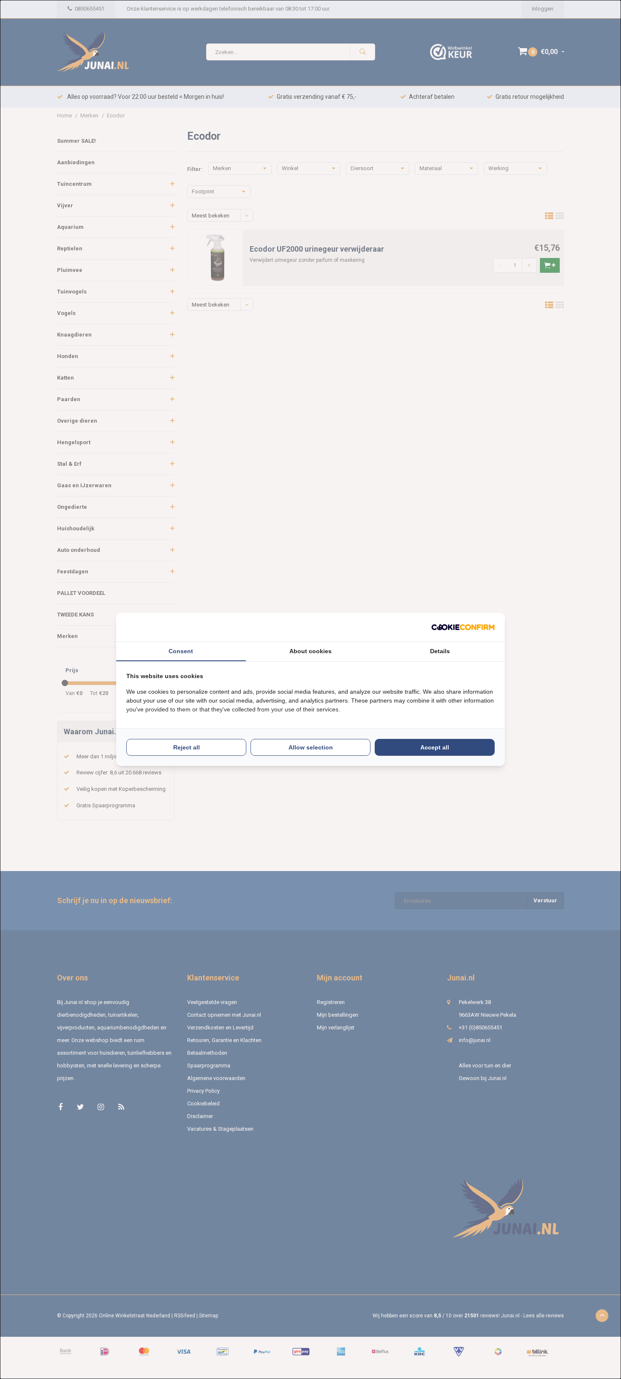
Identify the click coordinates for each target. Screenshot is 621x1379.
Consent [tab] (181, 651)
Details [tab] (440, 651)
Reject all (186, 747)
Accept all (434, 747)
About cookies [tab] (310, 651)
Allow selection (311, 747)
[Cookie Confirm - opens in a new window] (463, 627)
